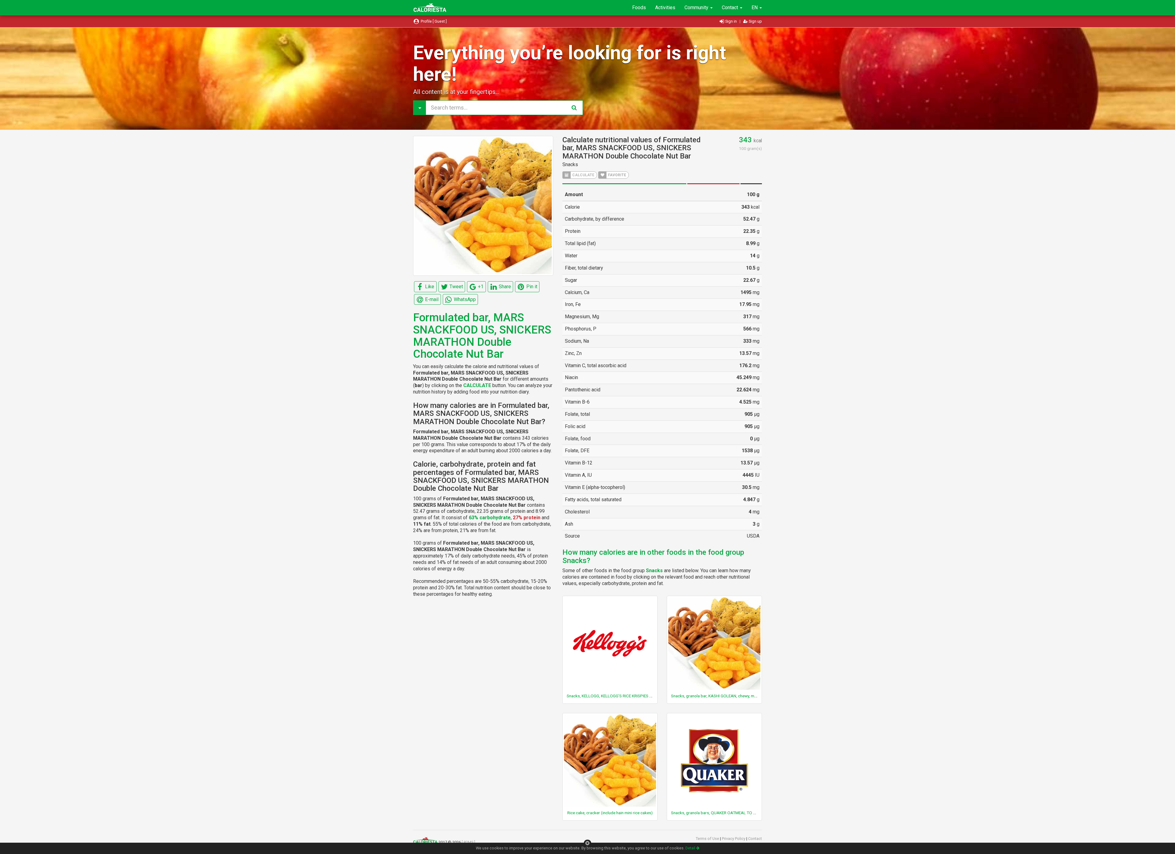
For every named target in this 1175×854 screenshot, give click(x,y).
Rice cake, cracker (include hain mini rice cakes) (610, 812)
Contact (730, 7)
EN (755, 7)
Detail (690, 848)
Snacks (570, 164)
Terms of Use (708, 838)
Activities (665, 7)
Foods (639, 7)
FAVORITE (616, 175)
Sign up (755, 21)
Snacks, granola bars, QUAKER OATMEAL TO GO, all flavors (724, 812)
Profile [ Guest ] (433, 21)
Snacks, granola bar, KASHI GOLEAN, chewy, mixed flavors (723, 695)
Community (697, 7)
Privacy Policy (734, 838)
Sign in (731, 21)
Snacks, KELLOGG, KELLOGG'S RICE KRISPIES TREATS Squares (623, 695)
